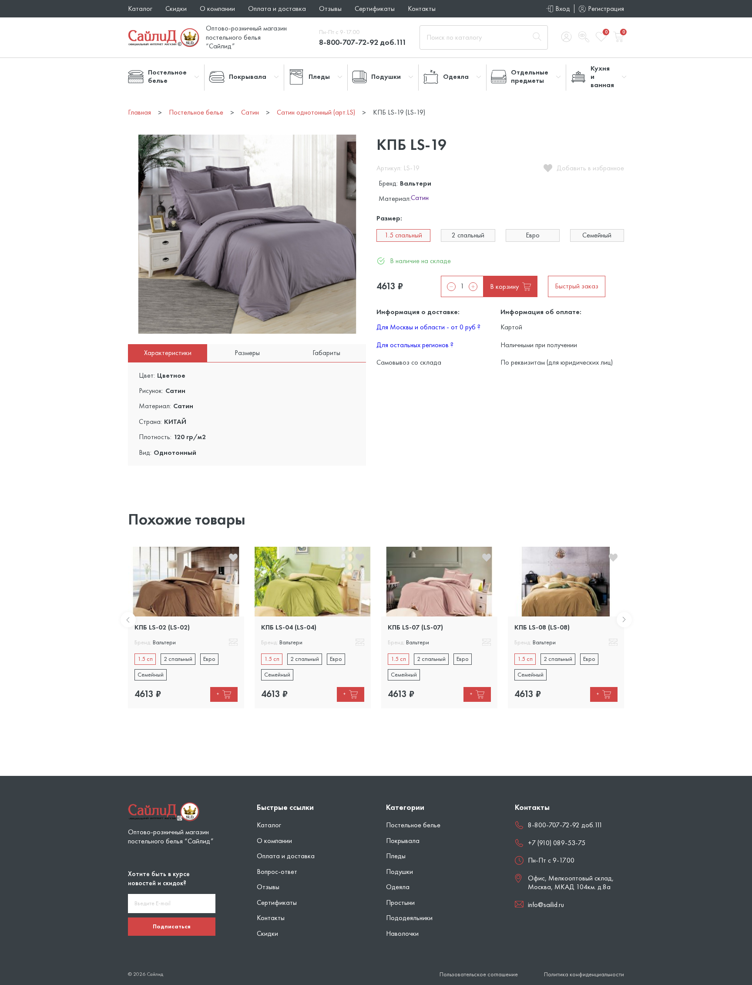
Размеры (247, 352)
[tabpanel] (186, 627)
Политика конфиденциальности (584, 974)
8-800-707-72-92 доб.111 (362, 42)
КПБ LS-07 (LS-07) (415, 627)
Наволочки (402, 933)
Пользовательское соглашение (479, 974)
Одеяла (398, 886)
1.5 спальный (403, 235)
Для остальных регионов (414, 344)
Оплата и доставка (277, 8)
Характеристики (167, 352)
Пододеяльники (409, 917)
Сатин (420, 198)
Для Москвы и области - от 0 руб (428, 327)
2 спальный (468, 235)
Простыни (400, 902)
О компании (217, 8)
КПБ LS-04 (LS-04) (288, 627)
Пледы (396, 855)
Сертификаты (375, 8)
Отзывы (330, 8)
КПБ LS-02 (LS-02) (162, 627)
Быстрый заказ (576, 286)
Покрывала (403, 840)
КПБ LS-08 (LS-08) (542, 627)
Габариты (326, 352)
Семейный (596, 235)
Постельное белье (413, 824)
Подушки (399, 871)
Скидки (176, 8)
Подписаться (172, 926)
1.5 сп (145, 659)
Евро (533, 235)
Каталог (140, 8)
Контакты (422, 8)
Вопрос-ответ (277, 871)
